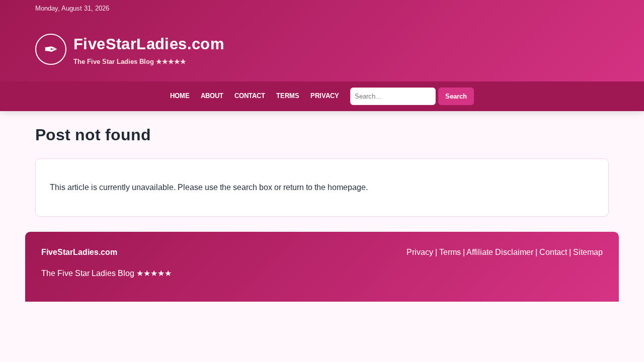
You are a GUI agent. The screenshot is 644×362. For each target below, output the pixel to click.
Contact (249, 96)
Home (180, 96)
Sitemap (588, 252)
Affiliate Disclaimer (500, 252)
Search (456, 96)
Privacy (324, 96)
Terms (287, 96)
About (212, 96)
